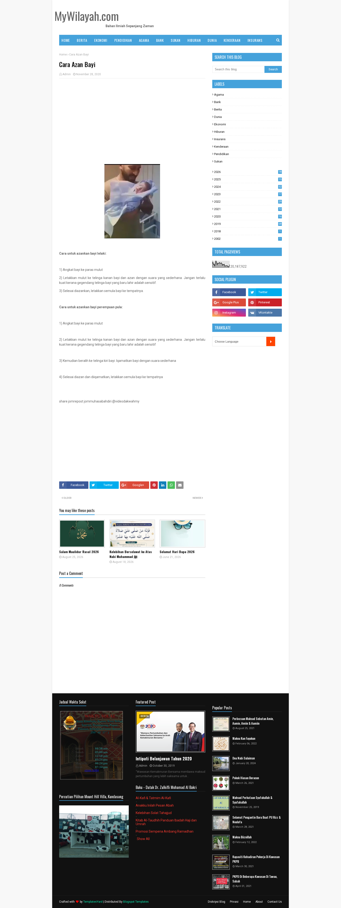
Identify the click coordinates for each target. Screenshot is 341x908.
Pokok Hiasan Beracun (245, 778)
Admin (66, 74)
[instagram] (229, 313)
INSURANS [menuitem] (255, 40)
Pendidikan (221, 154)
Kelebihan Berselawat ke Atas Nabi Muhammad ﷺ (130, 554)
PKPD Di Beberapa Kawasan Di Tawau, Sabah (254, 878)
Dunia (218, 117)
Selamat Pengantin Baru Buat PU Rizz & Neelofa (256, 819)
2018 (247, 231)
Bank (217, 102)
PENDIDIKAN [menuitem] (123, 40)
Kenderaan (221, 146)
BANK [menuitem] (160, 40)
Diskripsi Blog (216, 901)
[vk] (265, 313)
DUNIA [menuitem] (212, 40)
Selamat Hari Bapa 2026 (177, 551)
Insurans (219, 139)
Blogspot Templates (136, 901)
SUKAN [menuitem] (175, 40)
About (259, 901)
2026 (247, 172)
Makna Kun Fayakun (243, 738)
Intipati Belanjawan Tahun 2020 (164, 759)
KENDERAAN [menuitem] (232, 40)
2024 (247, 186)
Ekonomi (220, 124)
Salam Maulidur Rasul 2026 (79, 551)
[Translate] (270, 341)
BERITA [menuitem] (82, 40)
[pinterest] (265, 302)
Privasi (234, 901)
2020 (247, 216)
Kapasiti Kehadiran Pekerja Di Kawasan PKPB (256, 859)
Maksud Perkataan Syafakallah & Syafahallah (252, 799)
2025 (247, 179)
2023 (247, 194)
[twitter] (265, 292)
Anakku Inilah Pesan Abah (155, 805)
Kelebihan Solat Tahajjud (154, 813)
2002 (247, 238)
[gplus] (229, 302)
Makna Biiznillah (242, 837)
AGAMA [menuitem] (144, 40)
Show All (143, 839)
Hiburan (219, 131)
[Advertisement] (132, 115)
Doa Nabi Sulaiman (243, 758)
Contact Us (274, 901)
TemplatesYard (93, 901)
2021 (247, 209)
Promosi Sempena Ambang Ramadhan (164, 831)
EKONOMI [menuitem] (100, 40)
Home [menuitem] (65, 40)
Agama (219, 94)
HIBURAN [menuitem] (194, 40)
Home (63, 54)
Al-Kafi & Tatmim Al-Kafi (153, 798)
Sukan (218, 161)
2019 (247, 224)
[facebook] (229, 292)
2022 (247, 201)
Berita (218, 109)
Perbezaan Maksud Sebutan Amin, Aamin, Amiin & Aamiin (252, 721)
